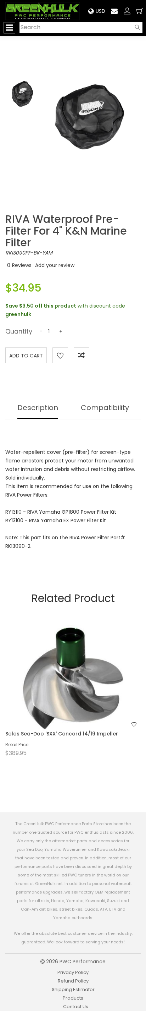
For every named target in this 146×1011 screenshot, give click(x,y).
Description (37, 408)
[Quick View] (63, 691)
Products (73, 998)
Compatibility (105, 408)
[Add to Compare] (81, 355)
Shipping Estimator (73, 989)
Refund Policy (73, 981)
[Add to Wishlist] (60, 355)
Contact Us (75, 1006)
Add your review (54, 265)
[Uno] (42, 11)
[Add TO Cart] (82, 691)
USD (100, 11)
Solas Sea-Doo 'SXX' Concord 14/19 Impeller (61, 733)
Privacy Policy (73, 972)
